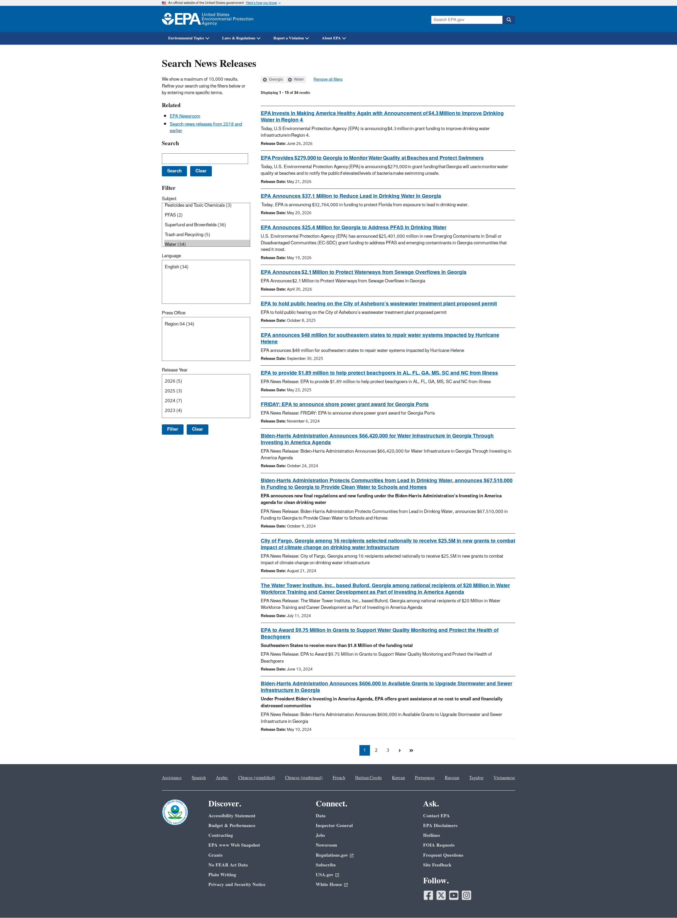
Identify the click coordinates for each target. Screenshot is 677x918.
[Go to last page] (411, 750)
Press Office (173, 313)
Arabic (222, 778)
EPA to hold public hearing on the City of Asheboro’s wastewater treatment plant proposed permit (379, 304)
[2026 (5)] (207, 381)
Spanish (199, 778)
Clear (197, 429)
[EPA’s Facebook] (428, 895)
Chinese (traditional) (304, 778)
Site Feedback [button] (437, 865)
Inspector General (334, 825)
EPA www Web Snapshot (234, 845)
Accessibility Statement (231, 816)
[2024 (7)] (207, 401)
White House (329, 884)
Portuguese (425, 778)
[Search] (508, 20)
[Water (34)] (207, 245)
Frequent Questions (443, 855)
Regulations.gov (332, 855)
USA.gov (324, 875)
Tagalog (476, 778)
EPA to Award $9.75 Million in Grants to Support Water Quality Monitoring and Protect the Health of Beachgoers (379, 633)
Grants (215, 855)
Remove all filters (327, 79)
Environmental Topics (186, 38)
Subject (169, 199)
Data (321, 816)
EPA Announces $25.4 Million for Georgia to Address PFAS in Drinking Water (353, 227)
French (339, 778)
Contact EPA (436, 816)
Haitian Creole (368, 778)
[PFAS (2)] (207, 215)
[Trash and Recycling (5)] (207, 235)
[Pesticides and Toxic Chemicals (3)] (207, 205)
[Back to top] (662, 903)
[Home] (207, 19)
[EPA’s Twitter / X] (441, 895)
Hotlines (431, 835)
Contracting (220, 835)
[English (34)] (207, 267)
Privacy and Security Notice (237, 884)
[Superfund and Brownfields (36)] (207, 225)
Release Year (174, 370)
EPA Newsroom (185, 116)
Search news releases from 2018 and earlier (206, 128)
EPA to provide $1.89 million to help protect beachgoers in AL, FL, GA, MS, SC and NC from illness (379, 373)
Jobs (320, 835)
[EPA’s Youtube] (454, 895)
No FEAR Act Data (228, 865)
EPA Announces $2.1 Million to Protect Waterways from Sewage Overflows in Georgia (363, 272)
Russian (452, 778)
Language (171, 256)
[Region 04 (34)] (207, 324)
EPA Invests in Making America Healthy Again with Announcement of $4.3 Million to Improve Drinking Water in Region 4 (382, 116)
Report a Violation (288, 38)
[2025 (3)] (207, 391)
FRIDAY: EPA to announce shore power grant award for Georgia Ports (345, 404)
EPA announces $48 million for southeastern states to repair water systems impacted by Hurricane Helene (380, 338)
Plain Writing (222, 875)
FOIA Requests (439, 845)
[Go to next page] (399, 750)
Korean (398, 778)
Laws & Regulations (238, 38)
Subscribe (326, 865)
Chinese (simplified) (256, 778)
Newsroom (326, 845)
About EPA (331, 38)
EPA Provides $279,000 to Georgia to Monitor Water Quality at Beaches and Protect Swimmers (372, 158)
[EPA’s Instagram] (466, 895)
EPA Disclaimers (440, 825)
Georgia (275, 79)
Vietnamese (504, 778)
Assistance (172, 778)
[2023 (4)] (207, 411)
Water (298, 79)
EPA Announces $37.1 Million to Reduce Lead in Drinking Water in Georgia (351, 196)
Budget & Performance (231, 825)
